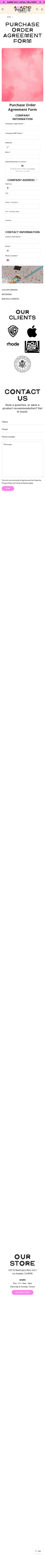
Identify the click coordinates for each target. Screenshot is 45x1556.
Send (8, 488)
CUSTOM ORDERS (10, 289)
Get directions (22, 1292)
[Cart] (42, 9)
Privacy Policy (7, 483)
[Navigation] (2, 9)
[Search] (37, 9)
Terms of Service (22, 483)
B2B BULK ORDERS (10, 298)
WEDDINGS (7, 294)
